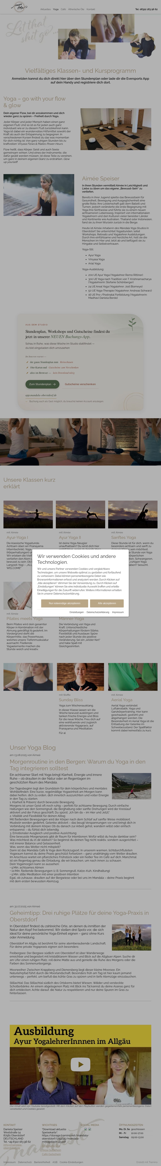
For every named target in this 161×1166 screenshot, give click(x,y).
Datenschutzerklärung (98, 612)
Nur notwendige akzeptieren (64, 603)
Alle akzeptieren (107, 603)
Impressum (118, 612)
